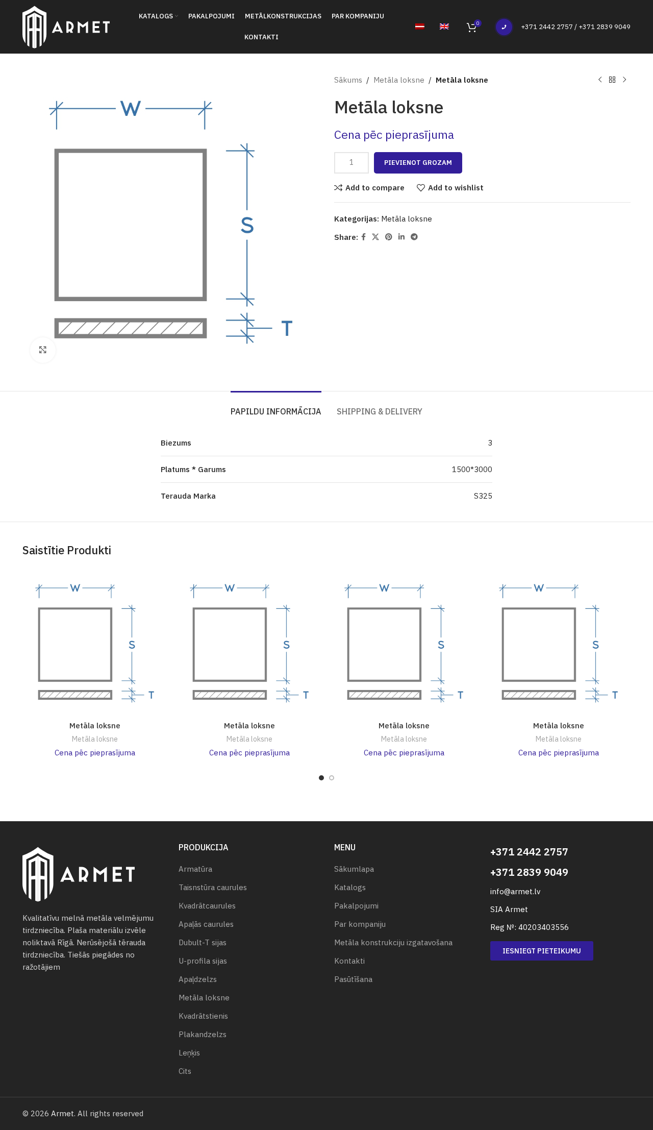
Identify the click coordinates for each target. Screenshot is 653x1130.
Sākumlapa (354, 869)
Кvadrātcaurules (207, 906)
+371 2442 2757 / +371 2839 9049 (576, 26)
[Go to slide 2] (331, 777)
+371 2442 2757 (529, 851)
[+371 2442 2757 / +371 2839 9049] (504, 27)
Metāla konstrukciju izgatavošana (393, 942)
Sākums (348, 80)
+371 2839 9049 (529, 872)
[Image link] (78, 873)
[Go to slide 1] (321, 777)
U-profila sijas (203, 961)
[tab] (276, 406)
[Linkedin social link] (401, 237)
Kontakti (349, 961)
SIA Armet (509, 909)
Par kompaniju (360, 924)
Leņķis (189, 1053)
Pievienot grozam (418, 162)
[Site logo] (66, 26)
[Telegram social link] (414, 237)
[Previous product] (600, 80)
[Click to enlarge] (43, 350)
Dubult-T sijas (203, 942)
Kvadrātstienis (203, 1016)
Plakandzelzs (203, 1034)
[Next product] (624, 80)
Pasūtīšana (353, 979)
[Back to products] (612, 80)
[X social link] (375, 237)
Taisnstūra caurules (213, 887)
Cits (185, 1071)
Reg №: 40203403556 (529, 927)
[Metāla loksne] (94, 643)
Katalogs (350, 887)
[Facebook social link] (363, 237)
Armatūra (195, 869)
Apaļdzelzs (198, 979)
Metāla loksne (398, 80)
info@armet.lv (515, 891)
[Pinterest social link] (388, 237)
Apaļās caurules (206, 924)
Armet (62, 1113)
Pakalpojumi (356, 906)
